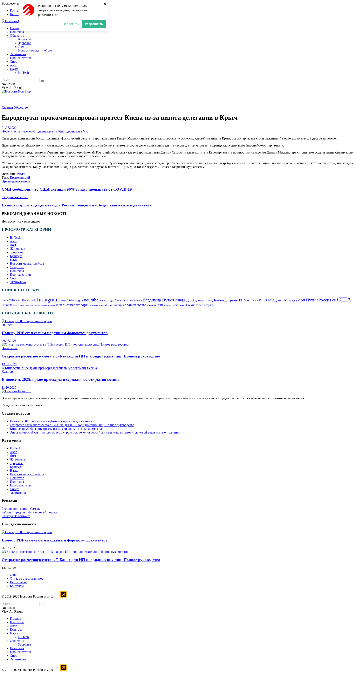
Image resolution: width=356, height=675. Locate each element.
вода (22, 305)
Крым (14, 177)
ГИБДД (180, 300)
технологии (195, 305)
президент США (155, 305)
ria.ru (20, 174)
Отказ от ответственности (28, 578)
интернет (62, 305)
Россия (325, 300)
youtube (91, 300)
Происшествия (20, 58)
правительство (135, 305)
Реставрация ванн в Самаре (21, 508)
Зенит (248, 300)
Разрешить (94, 24)
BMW (11, 300)
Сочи (5, 305)
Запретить (71, 24)
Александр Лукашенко (114, 300)
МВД (272, 300)
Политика (17, 32)
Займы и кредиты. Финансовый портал (29, 512)
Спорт (14, 61)
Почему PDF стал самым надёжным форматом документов (55, 333)
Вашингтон (136, 300)
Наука (14, 69)
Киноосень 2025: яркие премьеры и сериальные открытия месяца (60, 379)
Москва (290, 300)
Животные (17, 248)
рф (176, 305)
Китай (263, 300)
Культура (24, 39)
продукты (169, 305)
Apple (5, 300)
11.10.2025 (9, 387)
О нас (14, 575)
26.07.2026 (9, 340)
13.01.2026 (9, 364)
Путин (312, 300)
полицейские (105, 305)
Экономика (18, 54)
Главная (15, 28)
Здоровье (24, 43)
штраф (208, 305)
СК (334, 300)
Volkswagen (75, 300)
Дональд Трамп (225, 300)
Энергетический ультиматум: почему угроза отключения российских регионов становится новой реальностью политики (95, 432)
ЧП (11, 305)
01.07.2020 (9, 127)
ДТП (190, 300)
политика (93, 305)
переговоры (79, 305)
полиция (118, 305)
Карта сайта (18, 14)
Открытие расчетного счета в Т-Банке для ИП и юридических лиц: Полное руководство (81, 356)
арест (16, 305)
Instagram (48, 300)
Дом (21, 46)
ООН (301, 300)
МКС (280, 300)
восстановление (33, 305)
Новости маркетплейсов (35, 50)
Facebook (29, 300)
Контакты (17, 10)
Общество (17, 35)
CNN (18, 301)
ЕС (241, 300)
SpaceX (63, 300)
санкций (24, 177)
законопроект (48, 305)
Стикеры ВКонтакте (16, 516)
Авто (13, 65)
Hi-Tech (23, 72)
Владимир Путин (158, 300)
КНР (255, 300)
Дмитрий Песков (203, 300)
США (344, 299)
